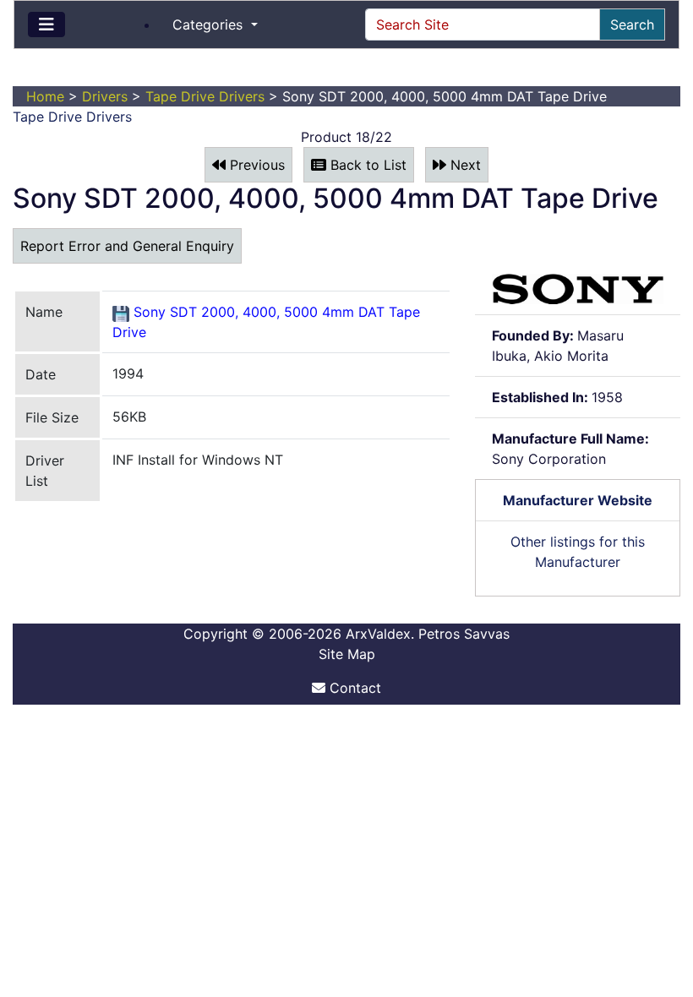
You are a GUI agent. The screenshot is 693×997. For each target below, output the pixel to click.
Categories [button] (209, 24)
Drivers (105, 96)
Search (632, 24)
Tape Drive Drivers (205, 96)
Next (463, 164)
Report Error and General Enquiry (127, 245)
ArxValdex (378, 633)
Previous (255, 164)
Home (45, 96)
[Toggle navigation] (46, 24)
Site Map (347, 654)
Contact (353, 687)
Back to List (366, 164)
